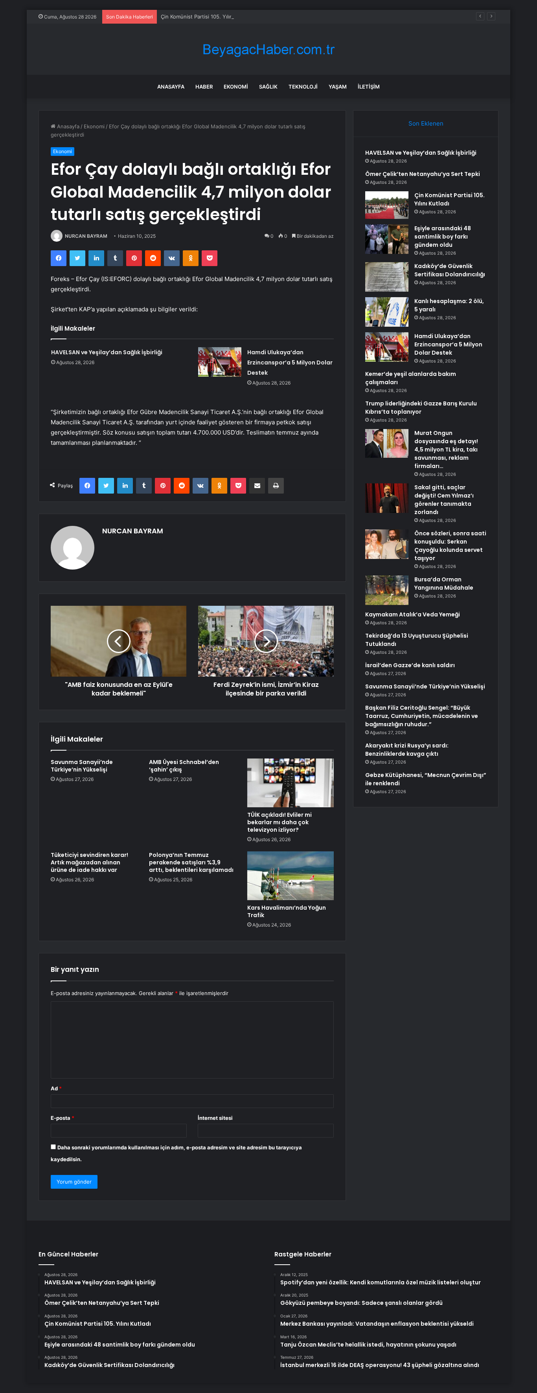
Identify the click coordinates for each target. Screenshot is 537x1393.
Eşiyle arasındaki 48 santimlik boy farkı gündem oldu (442, 236)
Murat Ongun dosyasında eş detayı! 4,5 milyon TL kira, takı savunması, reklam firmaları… (446, 449)
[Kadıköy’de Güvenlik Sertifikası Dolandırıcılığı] (386, 277)
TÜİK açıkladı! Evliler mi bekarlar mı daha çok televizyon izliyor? (279, 822)
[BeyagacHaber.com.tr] (268, 49)
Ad (56, 1088)
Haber (204, 86)
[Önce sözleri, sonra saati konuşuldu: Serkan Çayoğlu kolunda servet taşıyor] (386, 544)
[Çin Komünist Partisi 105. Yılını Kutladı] (386, 205)
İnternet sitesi (215, 1118)
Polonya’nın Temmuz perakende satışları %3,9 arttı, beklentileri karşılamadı (191, 862)
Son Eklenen (425, 123)
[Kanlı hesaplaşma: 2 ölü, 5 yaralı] (386, 312)
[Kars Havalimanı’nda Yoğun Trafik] (290, 875)
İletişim (369, 86)
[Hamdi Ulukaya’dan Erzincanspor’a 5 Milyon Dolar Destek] (219, 362)
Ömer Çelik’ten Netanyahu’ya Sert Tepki (422, 174)
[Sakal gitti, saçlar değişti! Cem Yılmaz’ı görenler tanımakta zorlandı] (386, 498)
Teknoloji (303, 86)
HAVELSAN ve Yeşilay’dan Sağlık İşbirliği (106, 352)
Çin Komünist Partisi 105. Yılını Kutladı (206, 16)
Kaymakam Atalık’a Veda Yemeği (412, 614)
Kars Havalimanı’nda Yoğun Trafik (286, 911)
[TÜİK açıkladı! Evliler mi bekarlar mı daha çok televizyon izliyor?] (290, 782)
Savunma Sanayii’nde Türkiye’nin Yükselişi (82, 765)
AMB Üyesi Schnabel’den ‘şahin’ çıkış (184, 765)
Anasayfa (170, 86)
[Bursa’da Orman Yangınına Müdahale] (386, 590)
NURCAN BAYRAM (86, 236)
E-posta (62, 1118)
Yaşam (338, 86)
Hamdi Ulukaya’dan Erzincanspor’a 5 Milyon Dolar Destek (290, 362)
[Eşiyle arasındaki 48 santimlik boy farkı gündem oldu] (386, 239)
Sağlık (268, 86)
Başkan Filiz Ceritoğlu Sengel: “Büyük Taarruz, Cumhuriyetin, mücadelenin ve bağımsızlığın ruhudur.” (421, 716)
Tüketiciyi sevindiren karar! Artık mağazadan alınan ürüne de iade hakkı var (89, 862)
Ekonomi (236, 86)
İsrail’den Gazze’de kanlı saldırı (410, 665)
